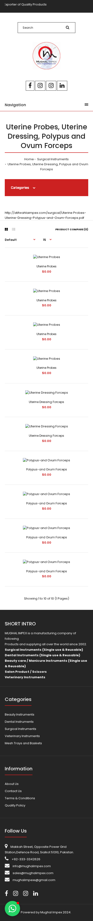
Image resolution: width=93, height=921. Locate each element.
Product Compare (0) (71, 229)
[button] (12, 908)
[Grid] (6, 229)
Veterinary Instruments (22, 736)
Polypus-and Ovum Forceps (46, 469)
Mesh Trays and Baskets (23, 743)
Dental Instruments (19, 721)
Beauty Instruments (19, 714)
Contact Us (13, 791)
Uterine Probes (46, 266)
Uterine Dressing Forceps (46, 402)
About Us (12, 784)
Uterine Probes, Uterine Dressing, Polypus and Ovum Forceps (47, 166)
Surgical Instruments (52, 159)
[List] (13, 229)
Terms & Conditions (20, 798)
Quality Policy (15, 805)
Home (29, 159)
